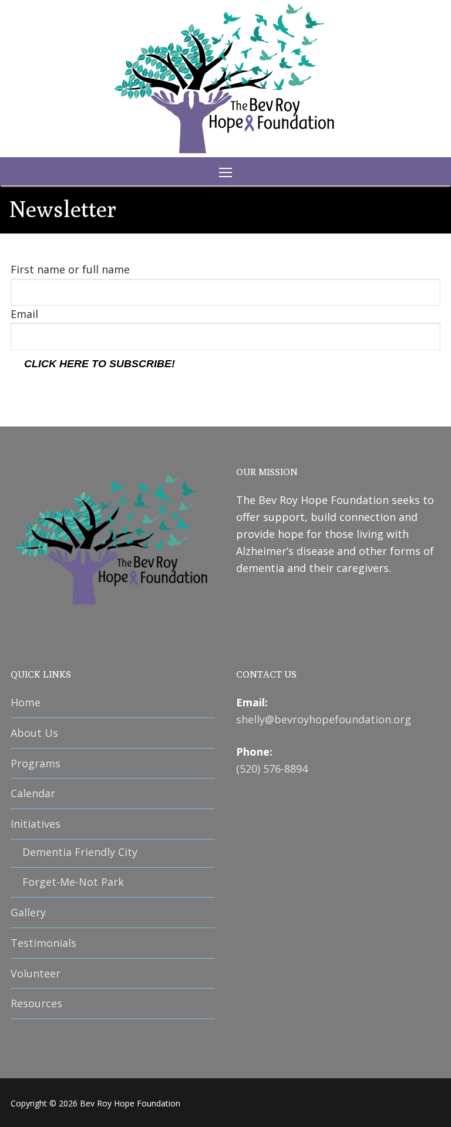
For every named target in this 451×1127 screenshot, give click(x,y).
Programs (35, 763)
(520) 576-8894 (272, 769)
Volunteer (35, 973)
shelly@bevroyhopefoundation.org (323, 719)
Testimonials (43, 943)
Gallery (28, 912)
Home (26, 702)
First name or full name (70, 269)
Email (24, 314)
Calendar (33, 793)
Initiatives (35, 824)
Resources (36, 1003)
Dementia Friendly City (79, 852)
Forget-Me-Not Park (73, 882)
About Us (34, 733)
